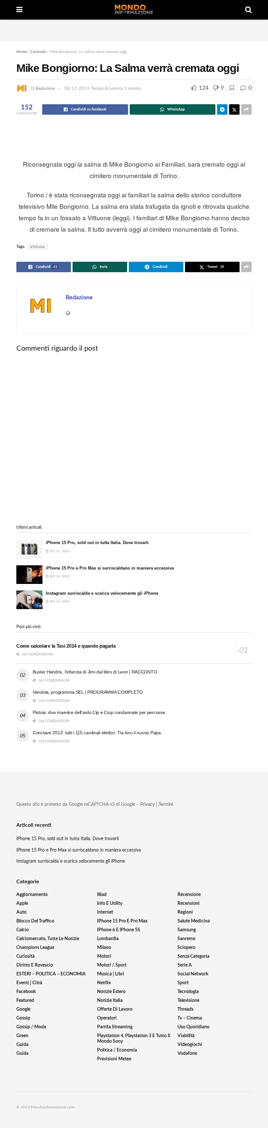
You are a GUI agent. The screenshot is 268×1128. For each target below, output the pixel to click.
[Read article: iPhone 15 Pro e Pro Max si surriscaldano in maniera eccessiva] (29, 574)
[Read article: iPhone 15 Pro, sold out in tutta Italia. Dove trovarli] (29, 549)
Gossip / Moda (31, 1027)
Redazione (45, 89)
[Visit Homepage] (134, 9)
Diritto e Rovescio (34, 965)
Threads (185, 1009)
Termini (166, 804)
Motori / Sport (111, 965)
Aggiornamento (32, 894)
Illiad (102, 894)
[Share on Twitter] (234, 109)
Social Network (192, 974)
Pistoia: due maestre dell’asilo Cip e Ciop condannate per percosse (99, 712)
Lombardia (108, 939)
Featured (25, 1000)
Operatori (107, 1018)
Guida (22, 1044)
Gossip (23, 1018)
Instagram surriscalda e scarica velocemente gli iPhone (102, 593)
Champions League (35, 947)
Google (23, 1009)
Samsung (186, 930)
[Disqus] (134, 439)
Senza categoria (193, 956)
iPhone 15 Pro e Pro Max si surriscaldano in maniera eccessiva (110, 568)
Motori (104, 956)
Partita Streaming (114, 1027)
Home (21, 52)
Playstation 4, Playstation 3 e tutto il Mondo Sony (133, 1039)
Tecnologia (188, 991)
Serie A (184, 965)
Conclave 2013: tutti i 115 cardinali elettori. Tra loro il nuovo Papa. (97, 732)
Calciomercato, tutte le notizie (47, 939)
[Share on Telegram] (222, 109)
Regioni (185, 912)
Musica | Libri (110, 974)
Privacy (147, 804)
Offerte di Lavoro (114, 1009)
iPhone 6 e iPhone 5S (118, 930)
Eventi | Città (29, 983)
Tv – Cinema (189, 1018)
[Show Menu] (19, 10)
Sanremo (186, 939)
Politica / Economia (117, 1050)
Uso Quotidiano (193, 1027)
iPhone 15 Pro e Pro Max (122, 921)
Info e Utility (109, 903)
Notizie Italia (110, 1000)
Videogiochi (189, 1044)
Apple (22, 903)
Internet (105, 912)
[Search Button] (248, 10)
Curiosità (38, 52)
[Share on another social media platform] (246, 109)
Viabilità (185, 1036)
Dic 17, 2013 (76, 89)
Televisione (188, 1000)
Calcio (22, 930)
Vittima (37, 247)
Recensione (189, 894)
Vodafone (187, 1053)
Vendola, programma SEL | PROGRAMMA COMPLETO (88, 692)
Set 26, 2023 (59, 576)
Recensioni (188, 903)
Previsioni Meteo (114, 1059)
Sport (183, 983)
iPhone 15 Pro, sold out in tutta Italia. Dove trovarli (97, 542)
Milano (104, 947)
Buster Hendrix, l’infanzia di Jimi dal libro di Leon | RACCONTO (95, 671)
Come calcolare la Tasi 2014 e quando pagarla (66, 646)
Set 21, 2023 (59, 601)
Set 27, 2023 (59, 551)
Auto (21, 912)
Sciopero (186, 947)
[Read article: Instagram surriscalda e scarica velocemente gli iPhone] (29, 599)
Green (22, 1036)
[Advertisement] (134, 29)
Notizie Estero (111, 991)
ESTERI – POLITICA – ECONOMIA (51, 974)
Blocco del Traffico (35, 921)
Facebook (26, 991)
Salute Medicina (193, 921)
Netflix (104, 983)
